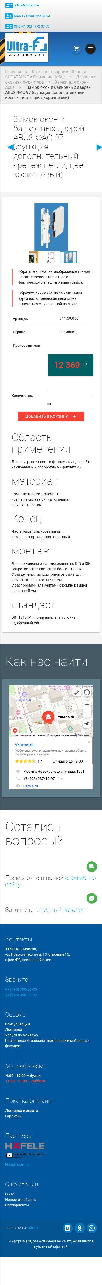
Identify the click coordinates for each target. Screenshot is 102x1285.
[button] (86, 208)
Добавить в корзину (51, 416)
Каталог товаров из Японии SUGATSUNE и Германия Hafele (45, 74)
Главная (13, 71)
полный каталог (62, 909)
